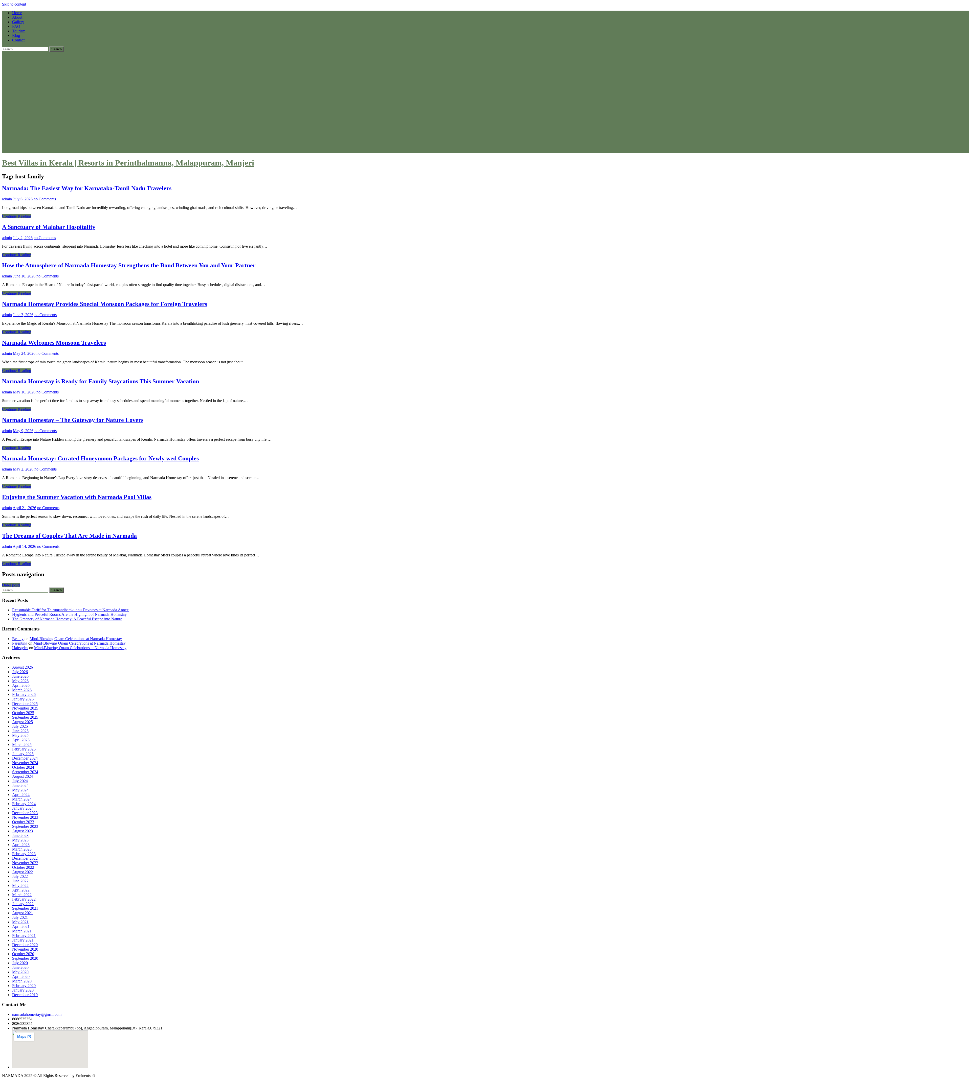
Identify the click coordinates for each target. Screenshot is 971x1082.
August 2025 (22, 722)
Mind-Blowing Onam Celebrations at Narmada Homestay (76, 639)
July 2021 (20, 917)
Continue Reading (16, 216)
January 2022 (23, 904)
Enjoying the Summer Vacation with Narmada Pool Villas (76, 497)
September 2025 (25, 717)
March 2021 (22, 931)
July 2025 (20, 726)
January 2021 (23, 940)
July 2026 (20, 672)
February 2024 (24, 804)
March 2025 (22, 744)
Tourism (18, 31)
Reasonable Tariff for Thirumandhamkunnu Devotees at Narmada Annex (70, 610)
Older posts (11, 585)
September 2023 (25, 826)
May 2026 (20, 681)
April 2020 (21, 976)
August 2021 (22, 913)
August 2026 (22, 667)
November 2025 (25, 708)
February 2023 (24, 854)
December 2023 (25, 813)
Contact (18, 40)
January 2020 (23, 990)
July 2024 (20, 781)
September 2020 (25, 958)
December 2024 (25, 758)
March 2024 (22, 799)
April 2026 (21, 685)
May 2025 (20, 735)
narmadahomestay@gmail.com (36, 1014)
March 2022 (22, 894)
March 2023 (22, 849)
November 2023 (25, 817)
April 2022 (21, 890)
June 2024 (20, 785)
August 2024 (22, 776)
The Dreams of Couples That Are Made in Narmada (69, 535)
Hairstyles (20, 648)
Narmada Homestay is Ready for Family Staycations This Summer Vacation (100, 381)
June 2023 (20, 835)
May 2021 (20, 922)
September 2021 (25, 908)
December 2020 (25, 945)
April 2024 (21, 794)
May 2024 (20, 790)
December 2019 (25, 995)
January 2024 (23, 808)
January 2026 (23, 699)
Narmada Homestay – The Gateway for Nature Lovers (72, 420)
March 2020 (22, 981)
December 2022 (25, 858)
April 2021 (21, 926)
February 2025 (24, 749)
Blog (16, 35)
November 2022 (25, 863)
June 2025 (20, 731)
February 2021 (24, 935)
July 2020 (20, 963)
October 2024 (23, 767)
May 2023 (20, 840)
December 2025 (25, 703)
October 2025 (23, 713)
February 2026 (24, 694)
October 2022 (23, 867)
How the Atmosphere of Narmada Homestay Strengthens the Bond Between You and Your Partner (129, 265)
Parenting (19, 643)
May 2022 (20, 885)
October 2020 (23, 954)
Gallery (18, 22)
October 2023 (23, 822)
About (17, 17)
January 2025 (23, 753)
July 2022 (20, 876)
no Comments (45, 199)
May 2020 (20, 972)
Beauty (18, 639)
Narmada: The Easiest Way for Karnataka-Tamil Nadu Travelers (86, 188)
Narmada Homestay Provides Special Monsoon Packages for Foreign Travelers (104, 304)
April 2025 (21, 740)
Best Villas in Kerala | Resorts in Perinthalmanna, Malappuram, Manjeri (128, 162)
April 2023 (21, 844)
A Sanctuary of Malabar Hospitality (48, 227)
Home (17, 13)
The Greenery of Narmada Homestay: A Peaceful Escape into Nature (67, 619)
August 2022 (22, 872)
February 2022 (24, 899)
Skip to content (14, 4)
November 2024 (25, 763)
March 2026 (22, 690)
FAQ (16, 26)
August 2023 (22, 831)
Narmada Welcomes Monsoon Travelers (54, 342)
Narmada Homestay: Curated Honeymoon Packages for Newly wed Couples (100, 458)
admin (7, 199)
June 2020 (20, 967)
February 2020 (24, 985)
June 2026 (20, 676)
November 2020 (25, 949)
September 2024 (25, 772)
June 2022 (20, 881)
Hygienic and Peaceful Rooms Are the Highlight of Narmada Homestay (69, 614)
